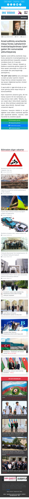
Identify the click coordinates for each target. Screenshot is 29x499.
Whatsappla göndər (15, 120)
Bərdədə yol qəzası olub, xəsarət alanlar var (13, 233)
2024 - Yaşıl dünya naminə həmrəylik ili (11, 494)
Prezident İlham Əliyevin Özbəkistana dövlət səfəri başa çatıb (13, 333)
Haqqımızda (16, 1)
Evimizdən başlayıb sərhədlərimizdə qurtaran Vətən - (14, 397)
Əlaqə (22, 1)
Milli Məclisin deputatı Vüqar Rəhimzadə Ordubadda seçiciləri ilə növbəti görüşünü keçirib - (13, 452)
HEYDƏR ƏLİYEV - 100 (15, 495)
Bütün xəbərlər (8, 1)
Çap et (24, 36)
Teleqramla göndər (15, 123)
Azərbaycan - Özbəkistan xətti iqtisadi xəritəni (13, 352)
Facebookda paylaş (15, 125)
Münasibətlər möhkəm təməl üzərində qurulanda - (13, 371)
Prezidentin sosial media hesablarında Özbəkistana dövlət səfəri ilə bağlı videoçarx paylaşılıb (13, 293)
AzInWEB (8, 489)
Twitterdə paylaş (15, 128)
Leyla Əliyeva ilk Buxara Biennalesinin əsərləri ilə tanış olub (12, 313)
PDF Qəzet (24, 17)
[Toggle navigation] (4, 17)
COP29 (23, 494)
